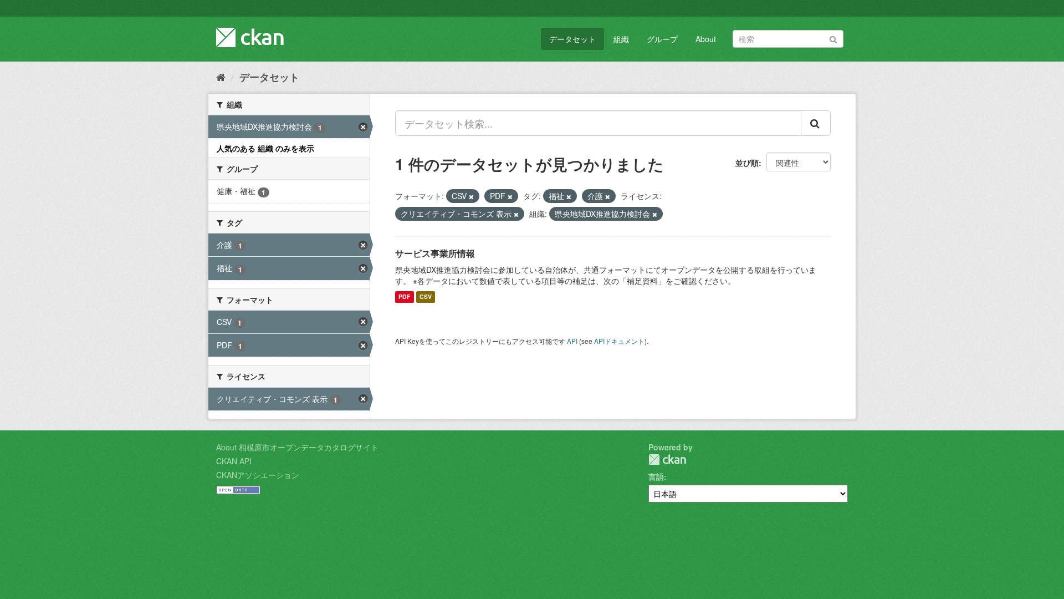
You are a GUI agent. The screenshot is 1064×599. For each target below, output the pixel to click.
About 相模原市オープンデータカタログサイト (297, 447)
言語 (656, 476)
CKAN (667, 459)
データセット (572, 38)
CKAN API (234, 460)
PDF (404, 297)
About (705, 38)
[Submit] (833, 38)
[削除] (471, 196)
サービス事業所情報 (435, 253)
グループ (662, 38)
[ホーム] (221, 76)
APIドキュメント (619, 341)
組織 (621, 38)
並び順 (747, 162)
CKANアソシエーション (257, 474)
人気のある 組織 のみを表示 (265, 148)
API (572, 341)
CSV (426, 297)
